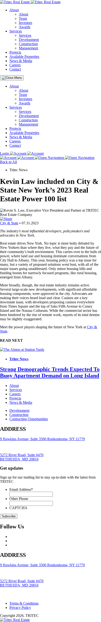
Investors (25, 23)
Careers (15, 65)
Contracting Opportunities (28, 419)
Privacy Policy (20, 608)
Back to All (8, 162)
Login (5, 153)
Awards (24, 27)
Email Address (21, 489)
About (14, 10)
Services (15, 31)
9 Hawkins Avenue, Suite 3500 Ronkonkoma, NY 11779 (42, 439)
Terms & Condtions (24, 603)
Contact (15, 69)
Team (23, 18)
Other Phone (18, 499)
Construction (28, 44)
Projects (15, 52)
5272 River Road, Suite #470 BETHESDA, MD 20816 (21, 457)
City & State (9, 223)
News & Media (20, 61)
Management (28, 48)
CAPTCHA (18, 508)
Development (29, 40)
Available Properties (24, 57)
